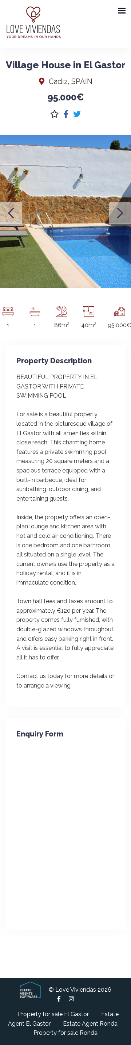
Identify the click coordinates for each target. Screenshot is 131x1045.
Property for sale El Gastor (53, 1014)
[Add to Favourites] (54, 114)
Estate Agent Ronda (90, 1023)
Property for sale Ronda (65, 1032)
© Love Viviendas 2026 (80, 989)
